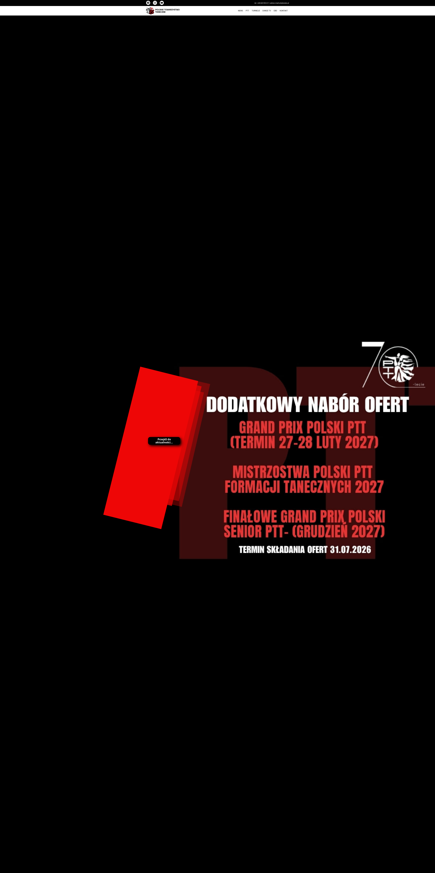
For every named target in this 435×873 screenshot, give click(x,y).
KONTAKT (284, 11)
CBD (275, 11)
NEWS (240, 11)
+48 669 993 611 (263, 3)
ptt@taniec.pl (284, 3)
